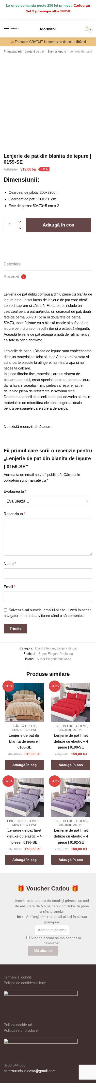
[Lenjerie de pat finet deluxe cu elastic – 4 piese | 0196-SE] (24, 797)
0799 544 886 (14, 1065)
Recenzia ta (14, 514)
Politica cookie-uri (18, 1025)
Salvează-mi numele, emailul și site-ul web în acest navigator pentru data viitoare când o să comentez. (47, 613)
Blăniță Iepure (57, 51)
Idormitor (48, 29)
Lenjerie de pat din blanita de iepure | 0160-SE (24, 741)
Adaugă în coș (58, 224)
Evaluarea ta (15, 491)
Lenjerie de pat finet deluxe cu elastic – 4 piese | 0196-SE (24, 836)
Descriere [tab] (12, 264)
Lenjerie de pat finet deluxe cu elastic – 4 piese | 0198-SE (71, 741)
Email (9, 587)
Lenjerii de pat (34, 51)
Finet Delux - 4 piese (70, 726)
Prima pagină (13, 51)
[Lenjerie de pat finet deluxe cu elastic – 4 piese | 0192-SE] (70, 797)
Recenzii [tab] (14, 277)
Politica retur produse (21, 1030)
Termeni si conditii (18, 977)
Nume (10, 563)
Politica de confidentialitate (25, 983)
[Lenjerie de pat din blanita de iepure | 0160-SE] (24, 702)
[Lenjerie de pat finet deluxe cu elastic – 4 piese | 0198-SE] (70, 702)
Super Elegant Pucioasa (55, 654)
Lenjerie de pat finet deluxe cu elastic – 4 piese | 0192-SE (71, 836)
